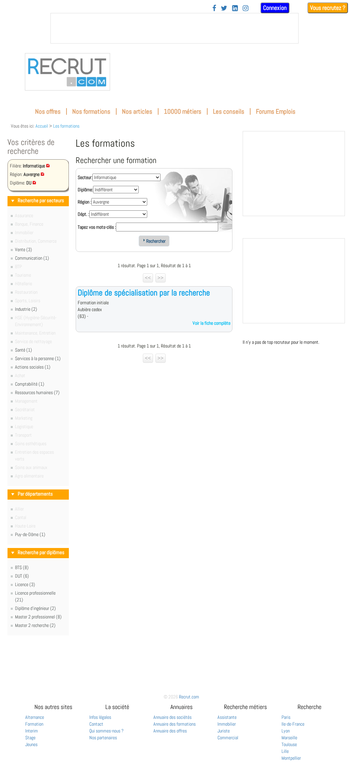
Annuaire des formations (174, 724)
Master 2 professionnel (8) (38, 617)
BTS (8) (22, 567)
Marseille (289, 737)
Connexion (275, 8)
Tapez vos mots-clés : (97, 227)
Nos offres (48, 111)
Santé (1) (23, 350)
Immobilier (226, 724)
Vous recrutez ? (327, 8)
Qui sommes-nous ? (106, 731)
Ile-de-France (293, 724)
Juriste (223, 731)
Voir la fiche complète (211, 323)
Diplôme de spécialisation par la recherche (144, 292)
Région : (84, 202)
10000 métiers (182, 111)
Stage (30, 737)
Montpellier (291, 758)
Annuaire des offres (170, 731)
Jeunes (31, 744)
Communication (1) (32, 258)
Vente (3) (23, 249)
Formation (34, 724)
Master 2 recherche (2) (35, 625)
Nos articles (137, 111)
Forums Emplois (275, 111)
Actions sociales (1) (32, 367)
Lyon (286, 731)
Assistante (227, 717)
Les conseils (228, 111)
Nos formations (91, 111)
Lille (285, 751)
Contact (96, 724)
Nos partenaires (103, 737)
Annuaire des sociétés (172, 717)
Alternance (34, 717)
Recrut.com (189, 697)
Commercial (227, 737)
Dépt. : (83, 214)
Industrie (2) (26, 309)
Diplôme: (85, 190)
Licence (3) (25, 584)
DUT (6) (22, 576)
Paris (286, 717)
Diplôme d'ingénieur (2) (35, 608)
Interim (31, 731)
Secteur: (85, 177)
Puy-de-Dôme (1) (30, 534)
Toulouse (289, 744)
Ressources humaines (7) (37, 392)
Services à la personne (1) (38, 358)
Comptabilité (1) (29, 384)
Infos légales (100, 717)
